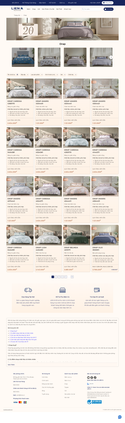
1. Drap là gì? (13, 331)
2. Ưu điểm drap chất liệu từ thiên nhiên (21, 333)
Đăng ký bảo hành (47, 384)
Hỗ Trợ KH (52, 3)
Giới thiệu (45, 377)
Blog (43, 390)
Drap (66, 384)
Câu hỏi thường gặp (48, 387)
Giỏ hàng (109, 9)
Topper (67, 387)
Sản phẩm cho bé (70, 394)
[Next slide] (111, 57)
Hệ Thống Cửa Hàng (29, 3)
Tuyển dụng (45, 394)
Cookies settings (7, 409)
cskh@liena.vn (20, 395)
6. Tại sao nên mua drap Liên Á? (19, 341)
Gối (66, 390)
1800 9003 (16, 385)
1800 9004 (16, 392)
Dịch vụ (62, 3)
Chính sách (45, 380)
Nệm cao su (68, 377)
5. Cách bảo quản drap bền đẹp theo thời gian (23, 339)
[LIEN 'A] (17, 9)
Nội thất (67, 397)
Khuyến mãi (72, 3)
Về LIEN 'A (15, 3)
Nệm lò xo (68, 380)
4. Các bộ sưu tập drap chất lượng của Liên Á (23, 337)
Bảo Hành (42, 3)
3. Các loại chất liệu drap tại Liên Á (20, 335)
